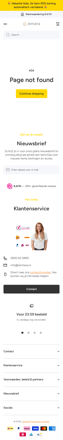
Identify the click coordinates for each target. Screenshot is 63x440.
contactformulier (40, 272)
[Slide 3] (35, 333)
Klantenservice (31, 208)
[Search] (7, 35)
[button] (57, 24)
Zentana (26, 421)
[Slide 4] (41, 333)
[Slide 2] (28, 333)
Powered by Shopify (39, 421)
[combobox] (31, 35)
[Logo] (31, 24)
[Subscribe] (55, 170)
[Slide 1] (22, 333)
